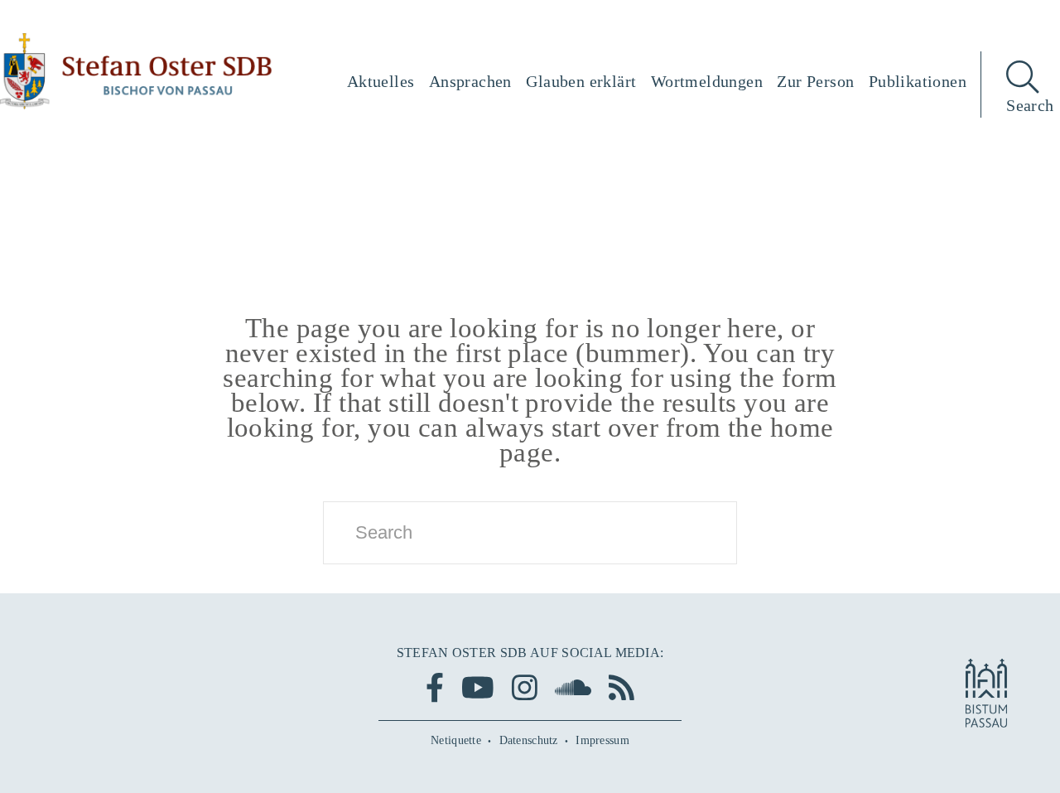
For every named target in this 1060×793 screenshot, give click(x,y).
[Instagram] (524, 687)
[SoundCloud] (573, 687)
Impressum (602, 740)
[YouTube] (477, 687)
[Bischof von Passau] (136, 71)
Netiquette (456, 740)
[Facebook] (435, 687)
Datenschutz (528, 740)
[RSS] (621, 687)
